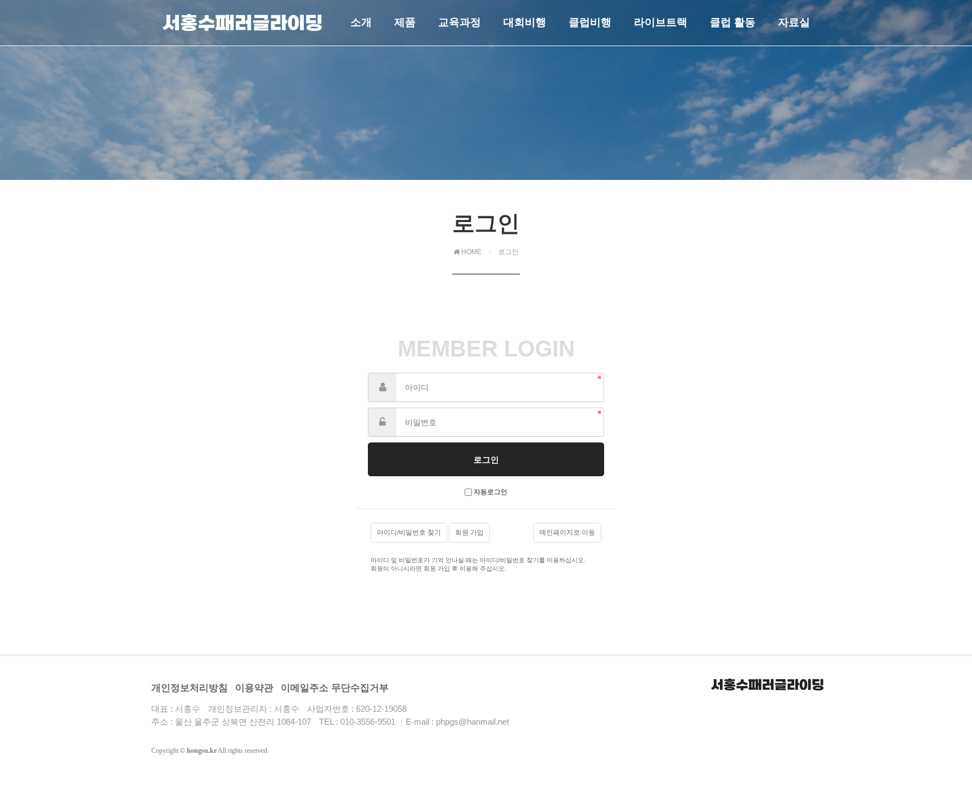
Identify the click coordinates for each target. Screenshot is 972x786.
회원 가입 (469, 532)
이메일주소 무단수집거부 (335, 688)
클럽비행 (590, 22)
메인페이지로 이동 (567, 532)
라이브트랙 (660, 22)
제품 (405, 22)
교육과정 (459, 22)
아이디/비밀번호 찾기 (409, 532)
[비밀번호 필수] (382, 422)
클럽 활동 (732, 22)
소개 (361, 22)
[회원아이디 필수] (382, 387)
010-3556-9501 (367, 721)
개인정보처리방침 (189, 688)
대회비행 (524, 22)
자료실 (794, 22)
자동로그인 (490, 492)
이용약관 (254, 688)
